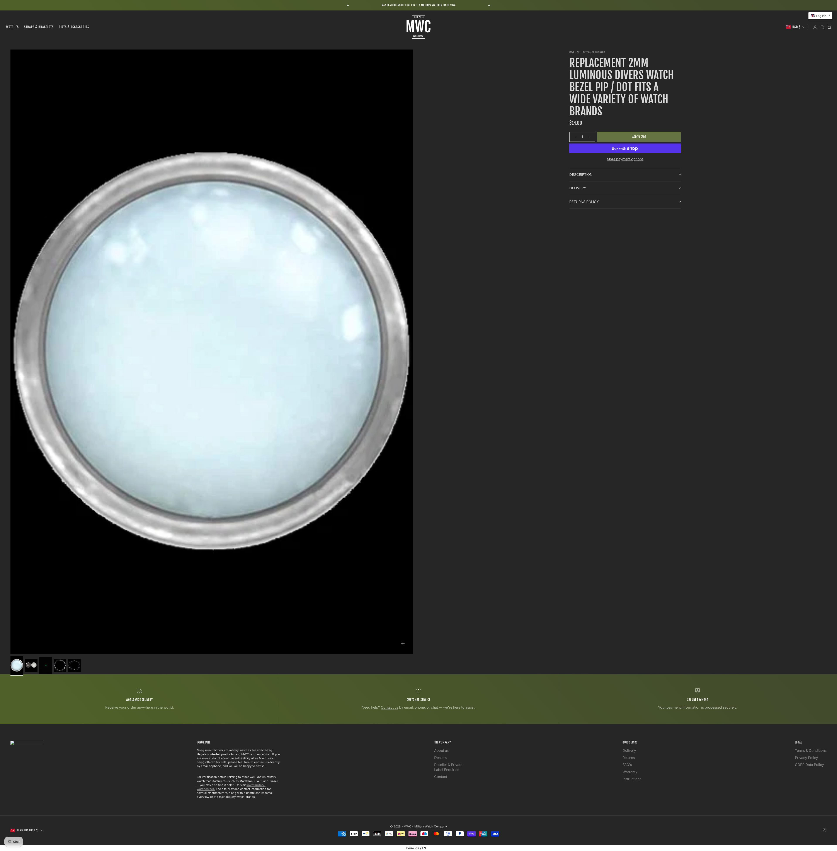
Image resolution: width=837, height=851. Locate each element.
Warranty (630, 772)
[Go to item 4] (60, 665)
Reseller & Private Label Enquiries (448, 767)
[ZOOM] (402, 643)
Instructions (632, 779)
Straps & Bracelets (39, 27)
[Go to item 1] (16, 665)
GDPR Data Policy (809, 764)
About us (441, 750)
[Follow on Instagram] (824, 830)
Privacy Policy (806, 757)
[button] (820, 15)
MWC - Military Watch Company (587, 52)
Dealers (440, 757)
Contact (440, 776)
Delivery (629, 750)
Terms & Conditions (811, 750)
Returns (629, 757)
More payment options (625, 159)
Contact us (389, 707)
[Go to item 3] (45, 665)
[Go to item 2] (31, 665)
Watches (12, 27)
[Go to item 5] (74, 665)
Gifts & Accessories (74, 27)
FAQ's (627, 764)
